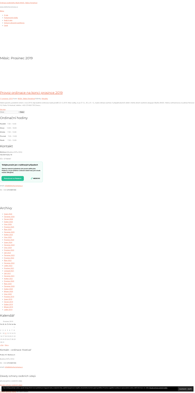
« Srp (1, 345)
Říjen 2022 (8, 260)
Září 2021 (7, 273)
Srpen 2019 (8, 299)
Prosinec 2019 (9, 297)
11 (6, 333)
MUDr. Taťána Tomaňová (26, 99)
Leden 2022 (8, 266)
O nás (6, 15)
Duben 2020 (8, 289)
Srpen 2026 (8, 214)
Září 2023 (7, 253)
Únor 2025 (8, 237)
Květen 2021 (8, 279)
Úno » (7, 345)
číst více (2, 109)
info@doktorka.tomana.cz (14, 186)
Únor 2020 (8, 294)
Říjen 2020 (8, 284)
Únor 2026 (8, 224)
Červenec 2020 (9, 286)
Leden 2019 (8, 310)
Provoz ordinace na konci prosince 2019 (31, 93)
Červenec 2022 (9, 263)
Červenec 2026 (9, 217)
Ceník (6, 25)
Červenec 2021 (9, 276)
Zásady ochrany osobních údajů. (158, 388)
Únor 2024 (8, 248)
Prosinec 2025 (9, 227)
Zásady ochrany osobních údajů (11, 385)
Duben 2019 (8, 304)
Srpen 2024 (8, 242)
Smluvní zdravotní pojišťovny (14, 23)
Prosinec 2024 (9, 240)
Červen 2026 (8, 219)
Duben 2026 (8, 222)
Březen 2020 (8, 291)
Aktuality (45, 99)
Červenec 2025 (9, 232)
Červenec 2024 (9, 245)
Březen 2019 (8, 307)
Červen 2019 (8, 302)
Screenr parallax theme (8, 392)
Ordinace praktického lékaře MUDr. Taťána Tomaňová (18, 3)
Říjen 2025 (8, 229)
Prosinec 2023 (9, 250)
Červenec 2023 (9, 255)
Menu (2, 11)
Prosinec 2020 (9, 281)
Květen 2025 (8, 235)
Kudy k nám (8, 20)
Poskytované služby (11, 18)
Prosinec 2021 (9, 268)
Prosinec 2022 (9, 258)
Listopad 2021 (9, 271)
